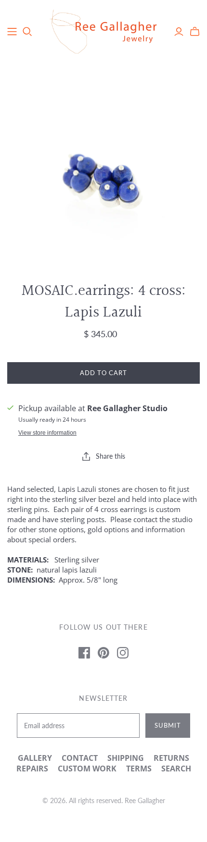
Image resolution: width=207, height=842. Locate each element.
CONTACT (80, 758)
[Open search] (27, 32)
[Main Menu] (12, 32)
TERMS (139, 768)
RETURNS (171, 758)
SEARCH (176, 768)
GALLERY (35, 758)
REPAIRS (32, 768)
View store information (47, 432)
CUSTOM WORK (87, 768)
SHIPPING (125, 758)
